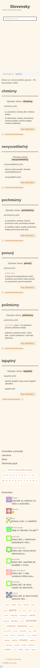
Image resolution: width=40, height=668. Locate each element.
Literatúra (6, 455)
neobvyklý (14, 615)
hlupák (33, 605)
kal (20, 611)
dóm (19, 605)
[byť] (9, 500)
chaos (7, 605)
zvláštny (7, 649)
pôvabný (15, 631)
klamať (24, 610)
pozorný (11, 626)
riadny (29, 631)
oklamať (6, 621)
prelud (31, 626)
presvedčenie (7, 631)
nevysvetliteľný (15, 147)
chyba (13, 605)
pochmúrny (11, 200)
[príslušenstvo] (9, 561)
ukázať (7, 640)
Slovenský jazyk (9, 463)
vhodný (23, 640)
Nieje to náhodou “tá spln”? (25, 530)
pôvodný (23, 631)
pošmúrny (10, 305)
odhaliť (32, 615)
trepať (34, 635)
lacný (35, 610)
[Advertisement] (20, 46)
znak (24, 645)
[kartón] (9, 538)
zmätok (17, 645)
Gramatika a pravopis (12, 451)
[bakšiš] (9, 520)
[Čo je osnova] (9, 511)
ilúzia (5, 611)
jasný (13, 610)
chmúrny (9, 91)
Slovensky (20, 6)
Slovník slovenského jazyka (14, 134)
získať (15, 649)
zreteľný (31, 645)
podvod (22, 621)
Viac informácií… (28, 129)
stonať (28, 635)
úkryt (21, 649)
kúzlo (30, 611)
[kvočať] (9, 584)
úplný (27, 650)
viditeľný (33, 640)
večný (14, 640)
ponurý (8, 253)
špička (33, 650)
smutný (5, 635)
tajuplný (9, 361)
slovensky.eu (8, 74)
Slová (4, 459)
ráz (34, 631)
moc (6, 615)
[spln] (9, 529)
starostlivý (21, 635)
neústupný (23, 615)
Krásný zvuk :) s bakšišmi (24, 521)
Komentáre (7, 492)
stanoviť (12, 635)
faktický (26, 605)
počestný (22, 626)
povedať (31, 620)
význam (9, 645)
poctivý (14, 621)
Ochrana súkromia (14, 659)
